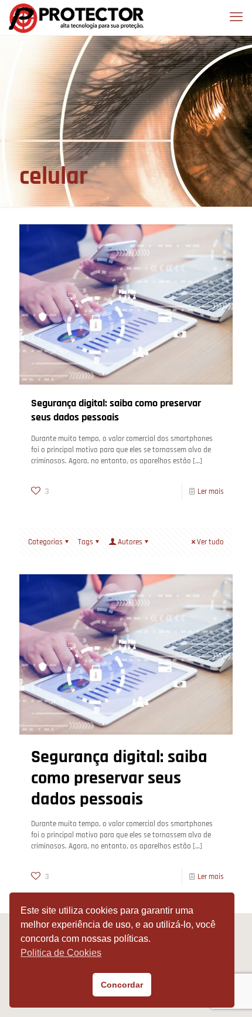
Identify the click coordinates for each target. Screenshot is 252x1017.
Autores (130, 542)
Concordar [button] (122, 984)
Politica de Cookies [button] (61, 953)
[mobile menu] (236, 18)
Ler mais (210, 491)
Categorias (45, 542)
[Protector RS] (76, 17)
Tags (85, 542)
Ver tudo (210, 542)
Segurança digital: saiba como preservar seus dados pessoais (116, 410)
